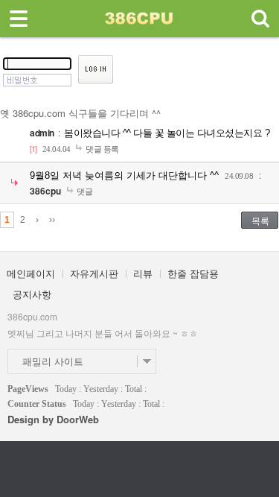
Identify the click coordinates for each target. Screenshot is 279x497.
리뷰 (143, 273)
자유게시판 (94, 273)
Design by (53, 419)
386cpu (45, 190)
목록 (260, 220)
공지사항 (32, 294)
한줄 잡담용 (193, 273)
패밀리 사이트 (52, 361)
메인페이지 (31, 273)
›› (52, 220)
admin (42, 132)
